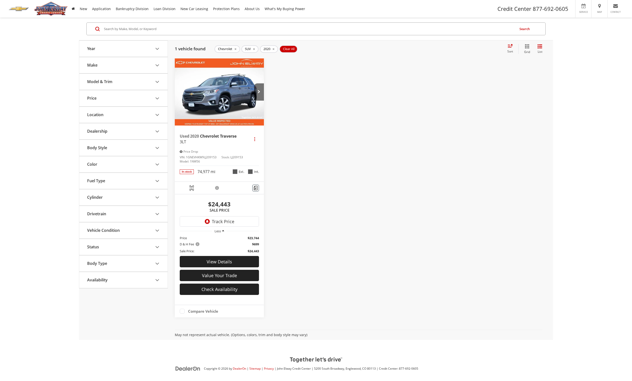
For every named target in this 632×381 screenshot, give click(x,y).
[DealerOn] (187, 368)
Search (524, 29)
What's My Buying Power (285, 8)
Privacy (269, 368)
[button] (259, 92)
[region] (219, 245)
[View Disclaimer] (217, 188)
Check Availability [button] (219, 289)
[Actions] (254, 139)
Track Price (223, 221)
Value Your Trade (219, 275)
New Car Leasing (194, 8)
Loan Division (165, 8)
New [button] (83, 8)
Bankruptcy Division (132, 8)
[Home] (73, 9)
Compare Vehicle (203, 311)
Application (101, 8)
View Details (219, 262)
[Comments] (255, 188)
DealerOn (239, 368)
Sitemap (255, 368)
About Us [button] (252, 8)
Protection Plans (226, 8)
